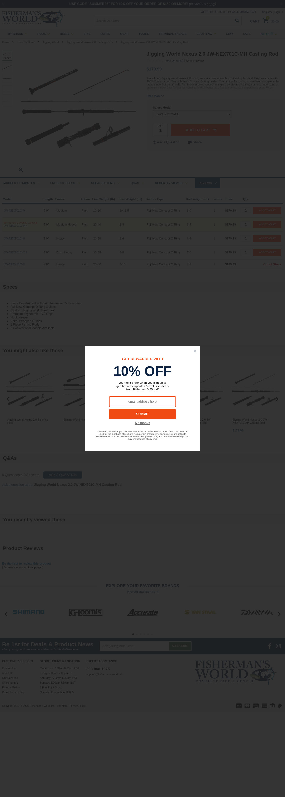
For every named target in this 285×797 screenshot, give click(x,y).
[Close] (195, 351)
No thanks (142, 423)
